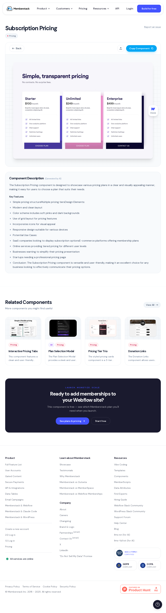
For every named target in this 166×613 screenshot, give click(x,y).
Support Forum (122, 517)
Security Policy (68, 586)
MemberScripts (122, 482)
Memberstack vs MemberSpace (77, 487)
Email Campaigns (14, 499)
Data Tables (11, 493)
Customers (63, 8)
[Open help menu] (157, 604)
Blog (116, 528)
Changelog (65, 521)
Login (129, 8)
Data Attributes (122, 487)
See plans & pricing (70, 421)
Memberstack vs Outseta (73, 482)
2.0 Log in (10, 534)
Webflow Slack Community (128, 505)
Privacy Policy (12, 586)
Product (42, 8)
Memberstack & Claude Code (21, 511)
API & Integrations (14, 487)
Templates (119, 470)
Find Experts (120, 493)
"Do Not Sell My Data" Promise (76, 556)
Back (19, 48)
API (117, 8)
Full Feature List (13, 464)
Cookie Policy (50, 586)
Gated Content (13, 476)
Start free (100, 421)
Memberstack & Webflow (18, 505)
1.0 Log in (10, 540)
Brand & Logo (67, 526)
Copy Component (139, 48)
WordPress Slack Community (129, 511)
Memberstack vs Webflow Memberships (81, 493)
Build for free (149, 8)
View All (150, 304)
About (63, 509)
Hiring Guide (120, 499)
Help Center (120, 523)
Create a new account (17, 529)
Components (121, 476)
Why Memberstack (70, 476)
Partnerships (70, 532)
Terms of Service (31, 586)
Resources (99, 8)
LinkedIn (64, 550)
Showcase (65, 464)
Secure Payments (14, 482)
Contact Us (69, 538)
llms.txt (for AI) (122, 534)
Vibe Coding (120, 464)
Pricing (83, 8)
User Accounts (13, 470)
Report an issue (152, 27)
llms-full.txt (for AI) (124, 540)
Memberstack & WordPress (20, 517)
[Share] (120, 48)
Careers (64, 515)
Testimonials (66, 470)
